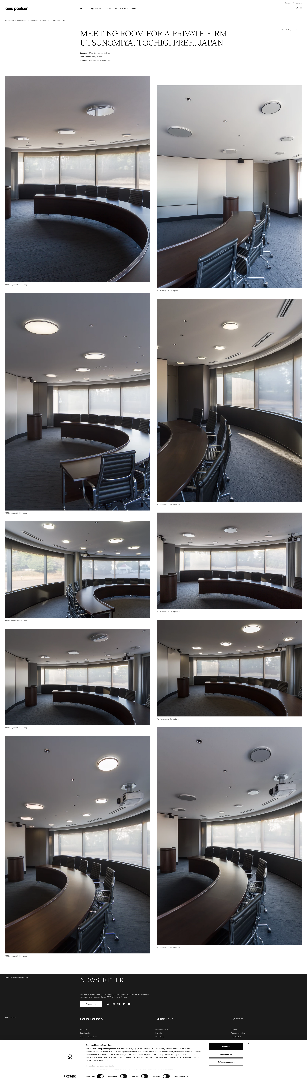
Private (287, 3)
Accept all (226, 1046)
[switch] (123, 1076)
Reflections (159, 1037)
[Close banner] (248, 1044)
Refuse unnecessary (226, 1062)
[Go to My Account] (297, 10)
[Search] (301, 10)
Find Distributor (236, 1037)
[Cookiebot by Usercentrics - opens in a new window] (70, 1076)
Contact (234, 1029)
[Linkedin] (124, 1004)
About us (83, 1029)
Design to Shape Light (88, 1037)
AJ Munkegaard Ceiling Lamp (100, 60)
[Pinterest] (108, 1004)
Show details (179, 1076)
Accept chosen (226, 1054)
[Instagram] (113, 1004)
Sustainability (85, 1033)
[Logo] (16, 9)
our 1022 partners (101, 1049)
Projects (158, 1033)
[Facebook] (118, 1004)
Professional (297, 3)
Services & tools (161, 1029)
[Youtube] (129, 1004)
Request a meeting (238, 1033)
